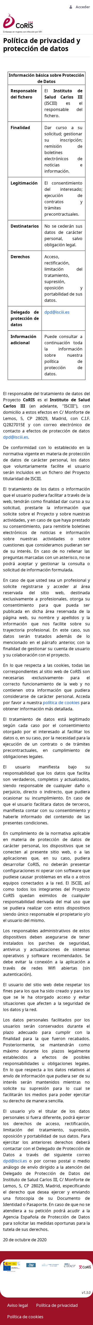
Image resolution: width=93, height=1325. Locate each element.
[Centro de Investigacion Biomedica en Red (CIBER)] (70, 1265)
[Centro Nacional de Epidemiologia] (31, 1264)
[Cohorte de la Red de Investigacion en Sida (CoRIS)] (85, 1265)
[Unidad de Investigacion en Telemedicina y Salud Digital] (50, 1264)
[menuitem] (17, 1305)
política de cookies (61, 702)
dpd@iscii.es (15, 1161)
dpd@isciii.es (56, 312)
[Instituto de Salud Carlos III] (11, 1266)
